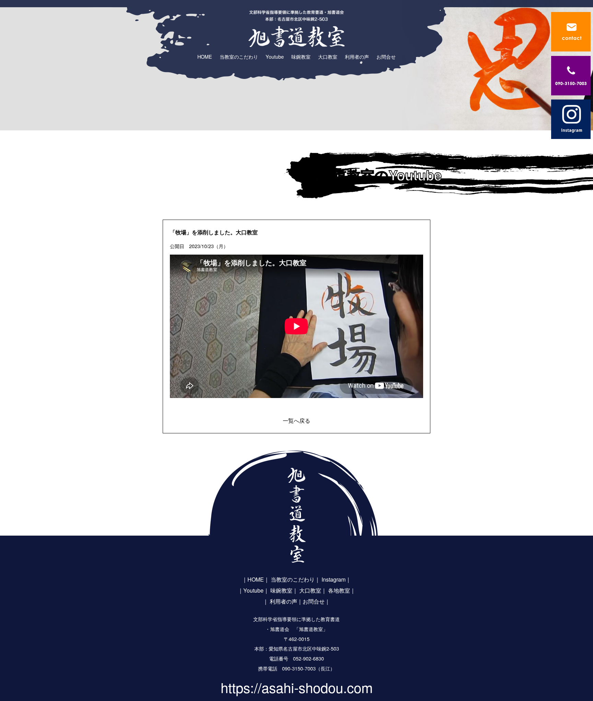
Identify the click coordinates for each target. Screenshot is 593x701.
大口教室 (310, 590)
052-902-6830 (308, 658)
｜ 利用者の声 (280, 601)
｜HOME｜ (255, 579)
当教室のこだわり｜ (295, 579)
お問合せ (314, 601)
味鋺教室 (281, 590)
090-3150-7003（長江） (308, 668)
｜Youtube (251, 590)
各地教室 (339, 590)
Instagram (334, 579)
